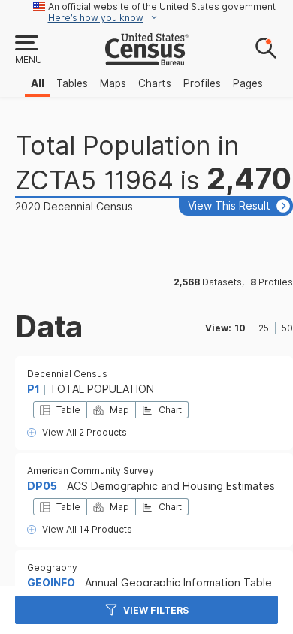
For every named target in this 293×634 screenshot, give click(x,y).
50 (287, 328)
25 (263, 328)
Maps (113, 83)
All (37, 83)
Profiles (202, 83)
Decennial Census (67, 373)
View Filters (156, 610)
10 (240, 328)
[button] (28, 50)
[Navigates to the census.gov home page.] (147, 59)
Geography (52, 567)
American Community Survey (90, 470)
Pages (248, 83)
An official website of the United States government (162, 6)
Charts (154, 83)
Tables (72, 83)
